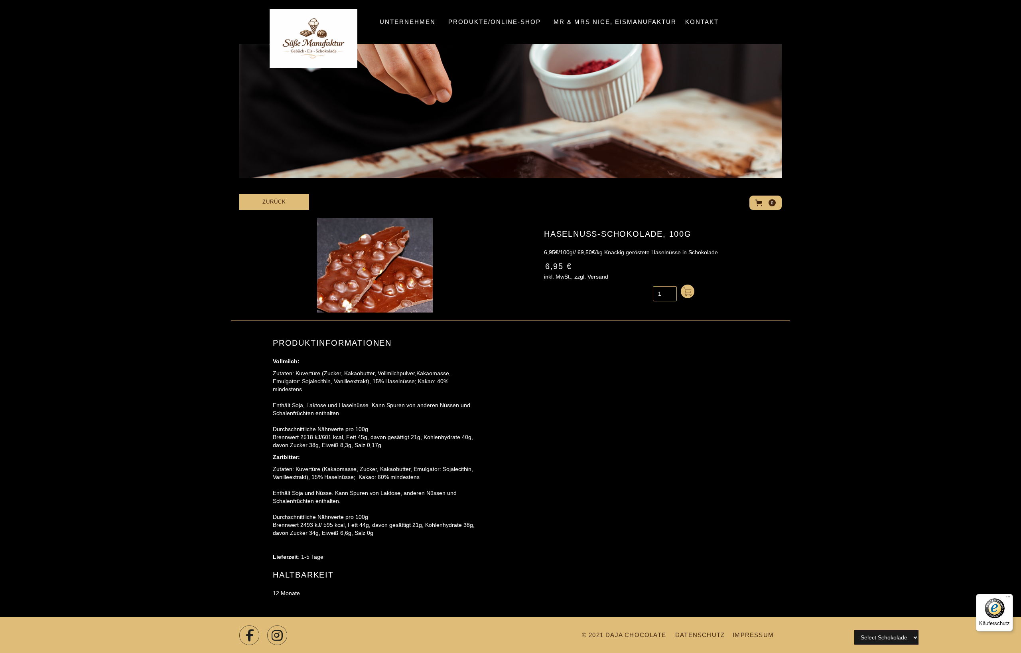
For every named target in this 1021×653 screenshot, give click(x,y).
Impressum (753, 634)
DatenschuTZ (700, 634)
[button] (494, 22)
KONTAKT (702, 21)
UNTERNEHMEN (408, 21)
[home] (301, 22)
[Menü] (1008, 599)
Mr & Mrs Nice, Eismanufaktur (615, 21)
